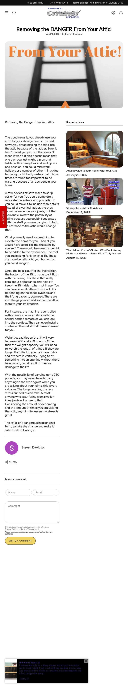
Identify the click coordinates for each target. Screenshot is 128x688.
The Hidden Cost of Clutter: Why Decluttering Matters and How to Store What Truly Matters (93, 252)
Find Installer (98, 2)
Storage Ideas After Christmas (84, 207)
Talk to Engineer (81, 2)
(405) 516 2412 (114, 2)
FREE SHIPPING (35, 2)
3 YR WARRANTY (59, 2)
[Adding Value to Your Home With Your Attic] (94, 149)
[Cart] (121, 13)
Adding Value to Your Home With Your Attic (91, 170)
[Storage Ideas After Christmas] (94, 191)
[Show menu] (6, 13)
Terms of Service (27, 529)
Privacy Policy (10, 529)
